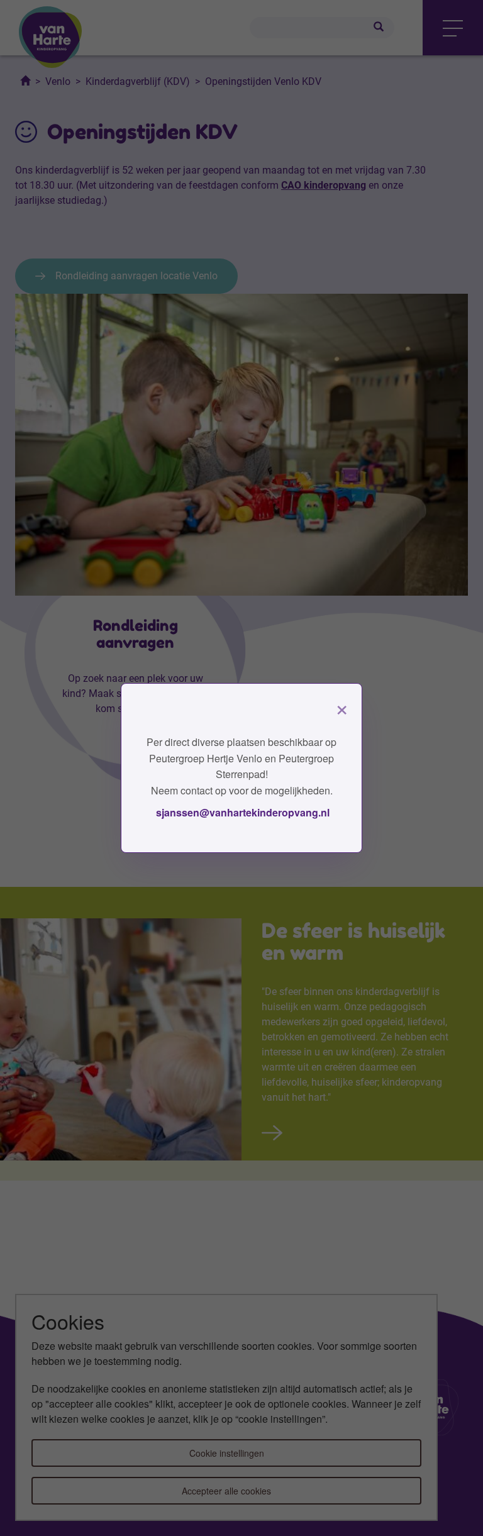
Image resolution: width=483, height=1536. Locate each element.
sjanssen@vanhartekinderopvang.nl (241, 812)
